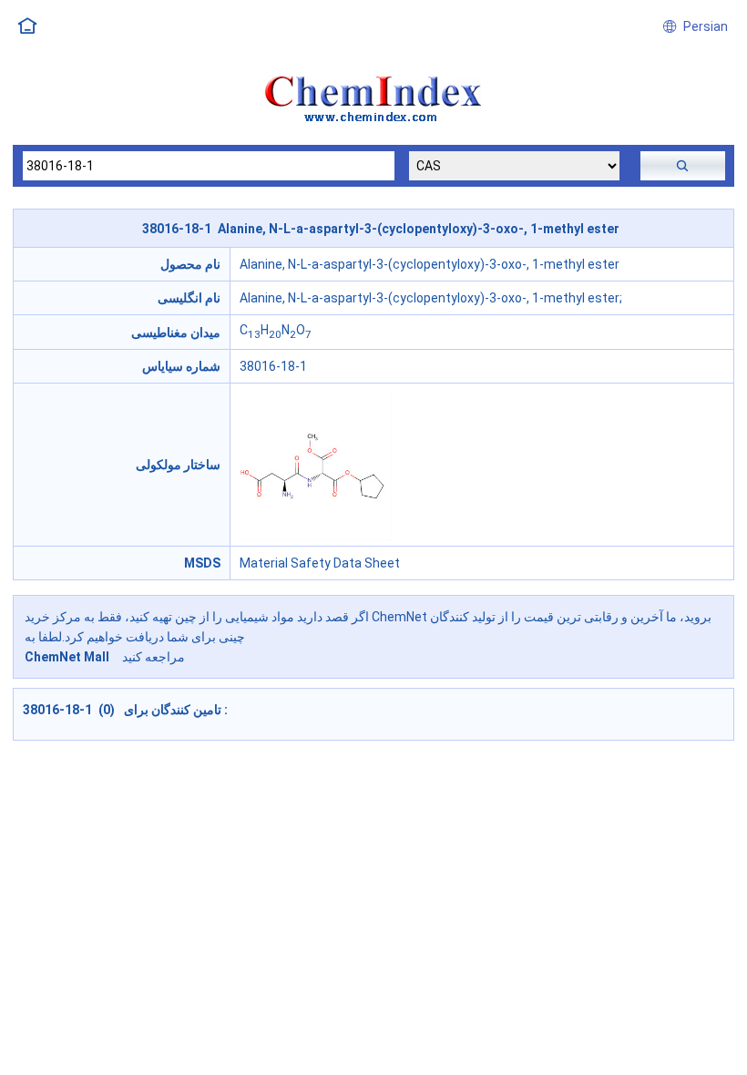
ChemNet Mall (67, 657)
